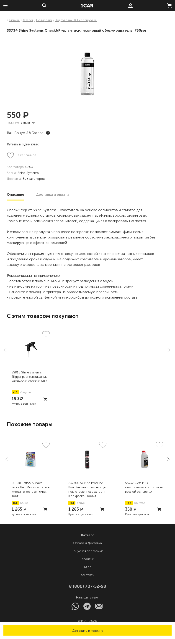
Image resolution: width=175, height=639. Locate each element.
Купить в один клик (23, 144)
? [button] (48, 132)
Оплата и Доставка (87, 543)
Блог (87, 567)
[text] (130, 5)
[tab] (15, 194)
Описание (15, 195)
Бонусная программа (87, 551)
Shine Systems (28, 173)
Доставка (52, 195)
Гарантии (87, 559)
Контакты (87, 575)
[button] (87, 630)
